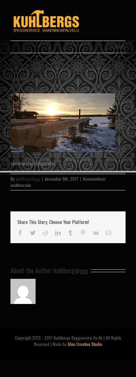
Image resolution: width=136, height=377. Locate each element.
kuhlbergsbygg (28, 179)
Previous (118, 46)
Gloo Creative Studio (85, 344)
